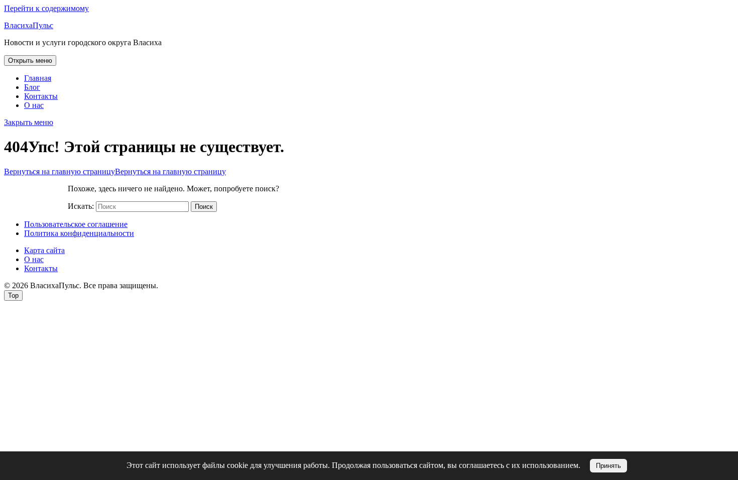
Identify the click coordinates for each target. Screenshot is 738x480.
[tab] (30, 60)
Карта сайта (44, 250)
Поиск (204, 206)
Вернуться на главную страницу (115, 171)
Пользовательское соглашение (76, 224)
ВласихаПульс (28, 25)
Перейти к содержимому (46, 8)
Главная (37, 78)
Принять (608, 465)
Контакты (41, 96)
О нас (34, 105)
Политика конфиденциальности (79, 233)
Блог (32, 87)
